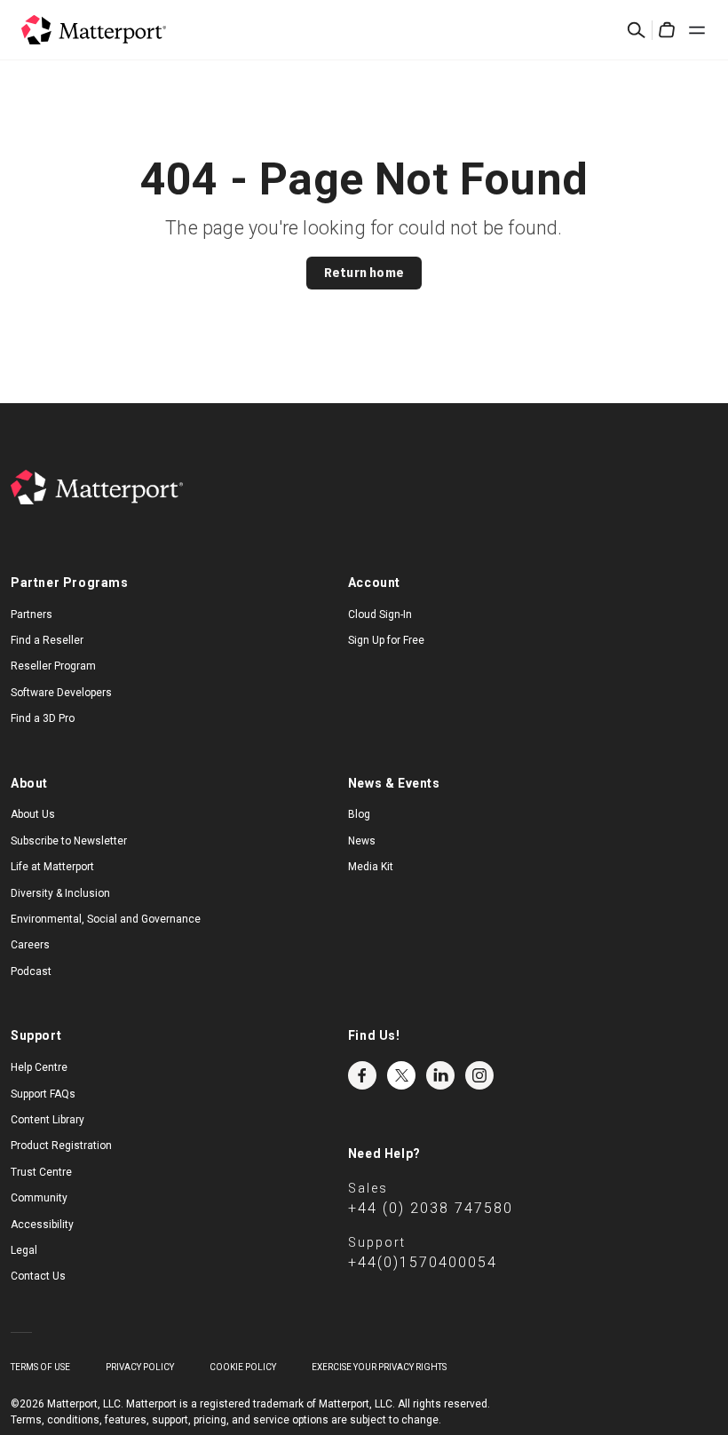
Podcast (31, 971)
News (362, 841)
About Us (33, 814)
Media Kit (370, 866)
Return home (364, 273)
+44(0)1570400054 (422, 1262)
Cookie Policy (243, 1367)
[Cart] (667, 30)
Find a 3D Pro (43, 718)
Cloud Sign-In (380, 614)
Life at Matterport (52, 866)
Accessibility (42, 1224)
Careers (30, 945)
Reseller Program (53, 666)
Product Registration (61, 1145)
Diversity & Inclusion (60, 893)
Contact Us (38, 1276)
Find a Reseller (47, 640)
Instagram (479, 1075)
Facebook (362, 1075)
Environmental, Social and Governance (106, 919)
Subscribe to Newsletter (69, 841)
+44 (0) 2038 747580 (430, 1208)
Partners (31, 614)
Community (39, 1198)
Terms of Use (40, 1367)
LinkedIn (440, 1075)
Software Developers (61, 692)
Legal (24, 1250)
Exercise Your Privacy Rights (379, 1367)
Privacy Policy (140, 1367)
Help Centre (39, 1067)
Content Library (47, 1120)
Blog (359, 814)
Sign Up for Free (386, 640)
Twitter (401, 1075)
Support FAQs (43, 1094)
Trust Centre (41, 1172)
